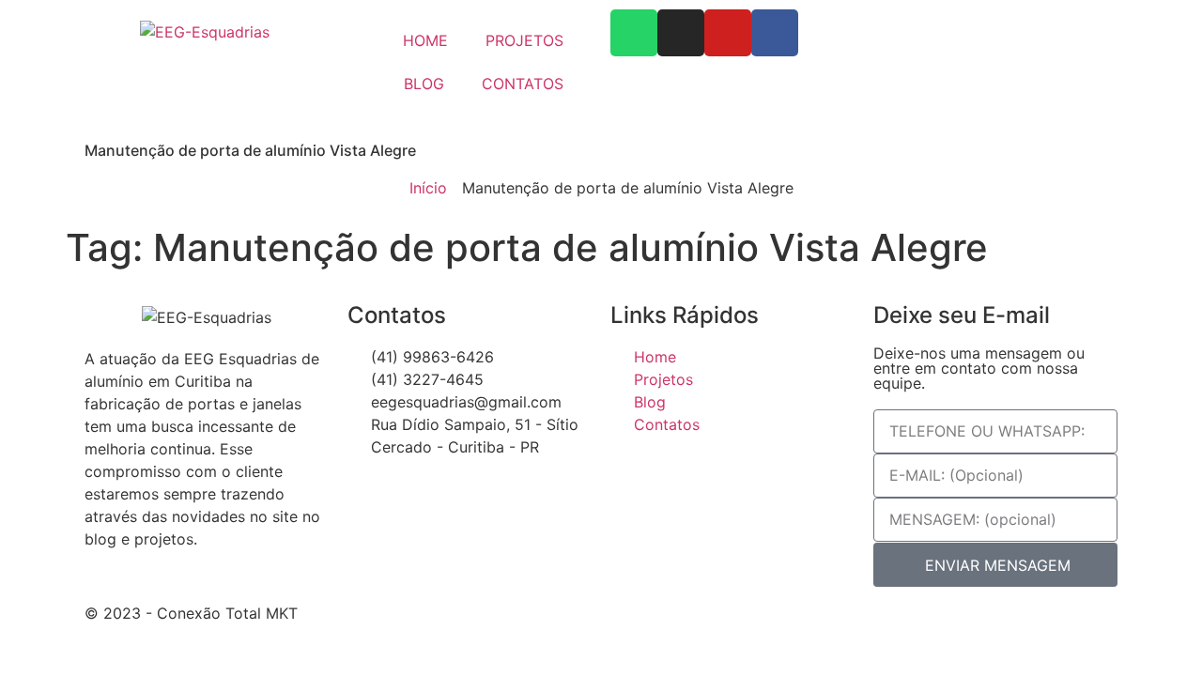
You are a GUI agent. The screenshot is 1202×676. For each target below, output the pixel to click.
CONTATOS (522, 83)
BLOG (424, 83)
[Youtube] (727, 32)
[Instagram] (680, 32)
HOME (425, 40)
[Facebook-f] (774, 32)
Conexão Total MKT (227, 613)
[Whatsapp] (633, 32)
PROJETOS (524, 40)
